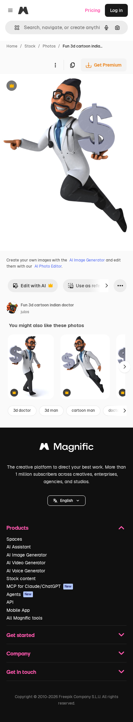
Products (17, 527)
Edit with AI (29, 287)
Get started (20, 635)
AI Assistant (18, 547)
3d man (51, 410)
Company (18, 653)
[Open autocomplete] (14, 27)
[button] (66, 500)
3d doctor (22, 410)
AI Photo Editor (48, 266)
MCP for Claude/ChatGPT (39, 586)
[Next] (106, 285)
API (10, 602)
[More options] (55, 64)
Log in (116, 10)
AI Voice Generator (25, 571)
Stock (30, 46)
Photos (49, 46)
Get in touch (21, 671)
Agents (19, 594)
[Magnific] (66, 448)
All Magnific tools (24, 618)
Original (41, 86)
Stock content (21, 578)
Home (11, 46)
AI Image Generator (87, 260)
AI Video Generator (26, 563)
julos (25, 311)
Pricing (92, 10)
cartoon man (83, 410)
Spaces (14, 539)
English (66, 500)
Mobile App (18, 610)
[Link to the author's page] (12, 308)
